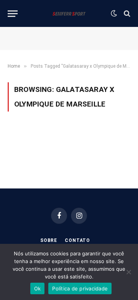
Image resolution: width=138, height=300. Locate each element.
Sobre (48, 240)
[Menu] (13, 13)
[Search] (126, 13)
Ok (37, 288)
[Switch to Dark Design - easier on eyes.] (114, 13)
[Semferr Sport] (69, 13)
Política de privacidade (80, 288)
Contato (77, 240)
